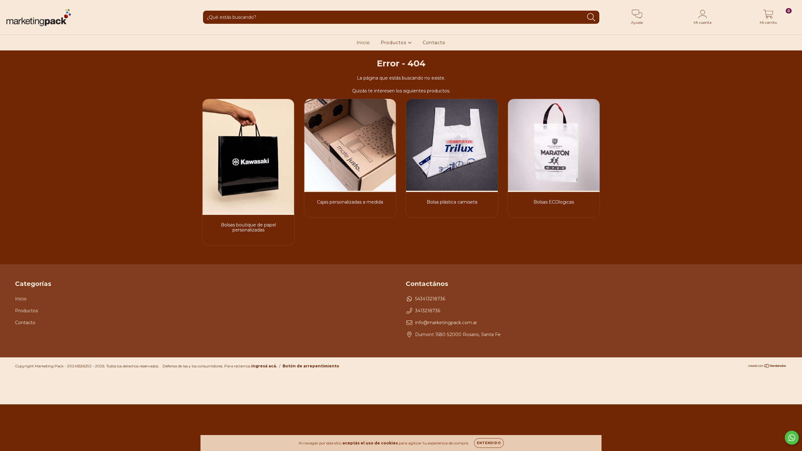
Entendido (489, 443)
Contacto (434, 42)
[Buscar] (591, 17)
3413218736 (427, 311)
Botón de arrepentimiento (311, 366)
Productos (394, 42)
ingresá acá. (264, 366)
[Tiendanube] (767, 366)
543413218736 (430, 299)
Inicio (363, 42)
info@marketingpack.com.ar (446, 322)
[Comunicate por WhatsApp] (792, 438)
